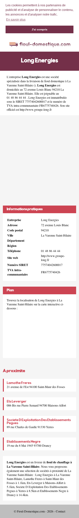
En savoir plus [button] (16, 19)
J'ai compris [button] (39, 29)
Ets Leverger (16, 401)
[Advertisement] (39, 160)
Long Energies (44, 475)
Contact (60, 511)
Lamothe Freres (19, 383)
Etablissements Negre (23, 441)
